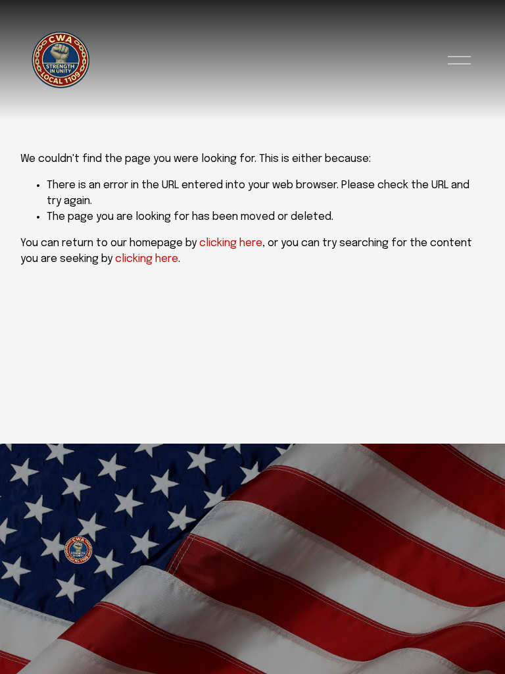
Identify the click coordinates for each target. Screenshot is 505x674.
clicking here (230, 243)
